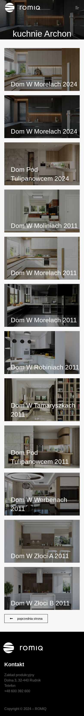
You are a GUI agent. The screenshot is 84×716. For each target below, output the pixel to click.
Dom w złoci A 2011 (40, 555)
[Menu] (77, 7)
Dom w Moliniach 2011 (44, 225)
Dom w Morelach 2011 (44, 272)
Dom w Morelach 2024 (44, 84)
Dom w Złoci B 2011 (40, 603)
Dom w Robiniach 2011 (45, 367)
